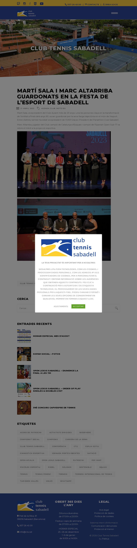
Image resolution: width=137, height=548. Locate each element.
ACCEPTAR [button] (78, 306)
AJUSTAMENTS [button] (61, 306)
